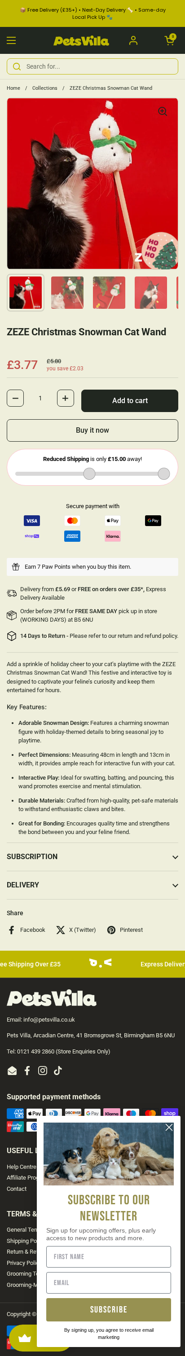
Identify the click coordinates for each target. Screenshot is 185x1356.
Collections (44, 88)
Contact (16, 1188)
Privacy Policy (24, 1262)
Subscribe (109, 1309)
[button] (169, 40)
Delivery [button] (23, 885)
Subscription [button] (32, 856)
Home (13, 88)
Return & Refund (27, 1251)
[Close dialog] (169, 1127)
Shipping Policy (26, 1241)
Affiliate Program (28, 1177)
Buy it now (92, 430)
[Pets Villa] (81, 40)
